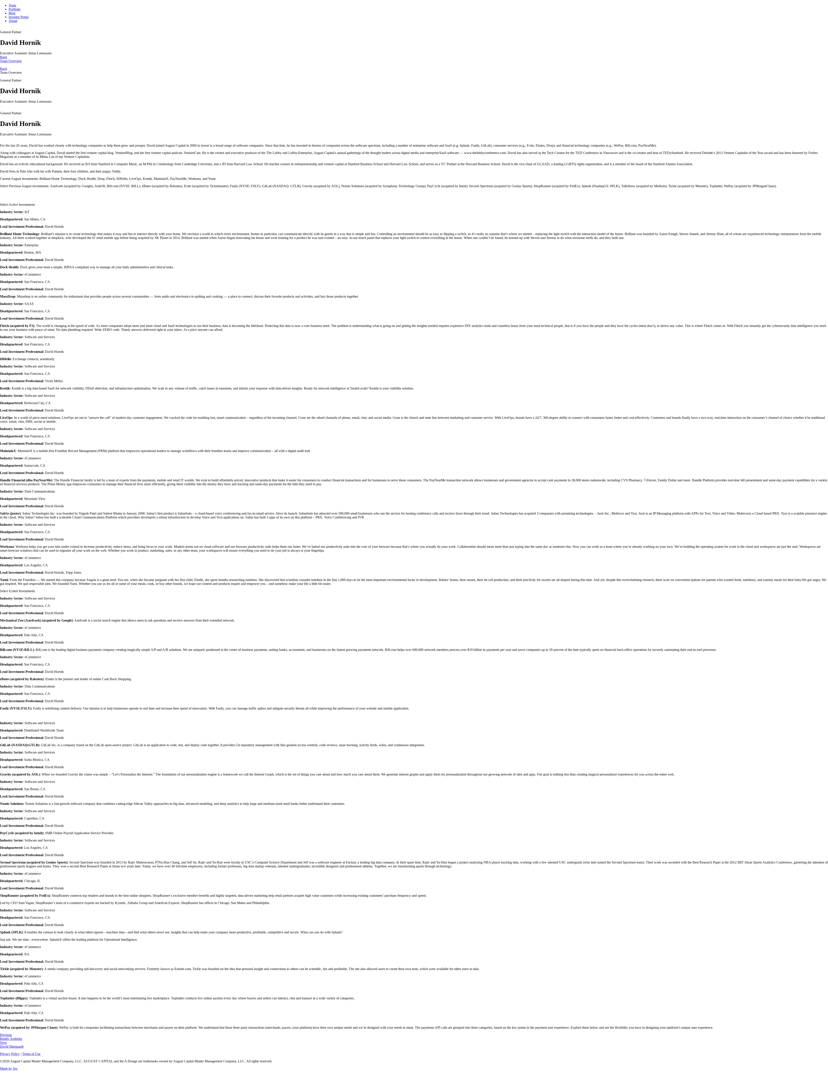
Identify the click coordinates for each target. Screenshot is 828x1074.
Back (3, 69)
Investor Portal (18, 17)
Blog (12, 13)
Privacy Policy (10, 1054)
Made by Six (8, 1068)
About (13, 21)
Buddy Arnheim (11, 1037)
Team (12, 5)
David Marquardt (12, 1044)
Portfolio (14, 9)
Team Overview (11, 59)
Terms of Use (31, 1054)
